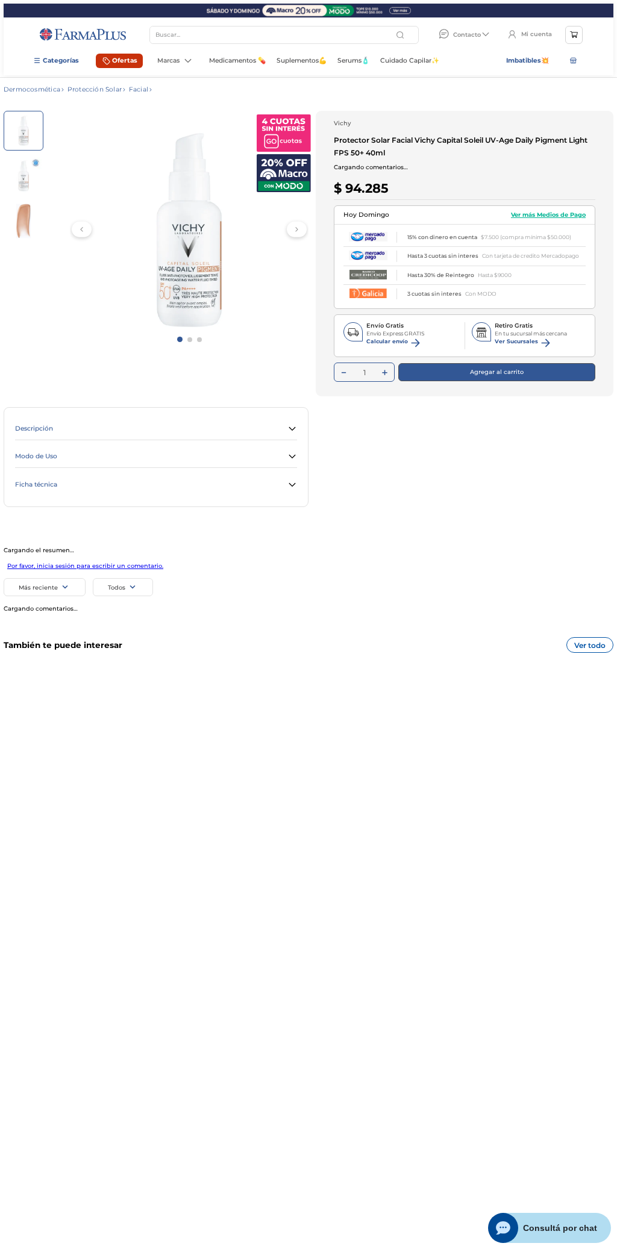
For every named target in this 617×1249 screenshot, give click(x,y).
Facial (138, 89)
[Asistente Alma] (550, 1228)
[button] (156, 429)
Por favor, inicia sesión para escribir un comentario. (85, 565)
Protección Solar (94, 89)
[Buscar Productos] (401, 34)
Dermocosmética (32, 89)
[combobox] (284, 35)
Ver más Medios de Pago (548, 214)
